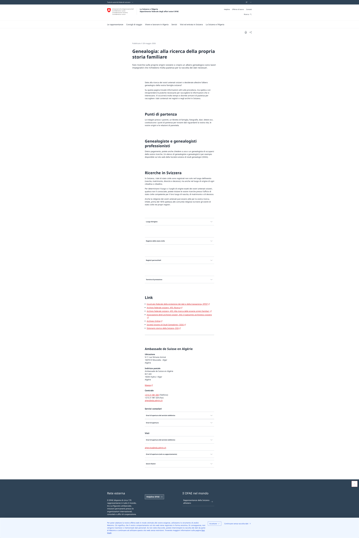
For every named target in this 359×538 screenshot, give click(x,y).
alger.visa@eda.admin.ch (155, 447)
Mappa (148, 385)
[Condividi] (250, 32)
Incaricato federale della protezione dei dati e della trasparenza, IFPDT (177, 304)
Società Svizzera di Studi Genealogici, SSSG (165, 324)
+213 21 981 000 (152, 395)
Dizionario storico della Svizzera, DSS (163, 328)
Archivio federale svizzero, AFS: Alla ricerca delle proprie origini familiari (178, 311)
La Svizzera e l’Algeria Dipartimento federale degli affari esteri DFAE (159, 10)
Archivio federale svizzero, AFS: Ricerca (163, 307)
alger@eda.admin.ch (154, 400)
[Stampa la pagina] (245, 32)
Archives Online (153, 321)
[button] (115, 24)
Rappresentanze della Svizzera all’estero (196, 501)
